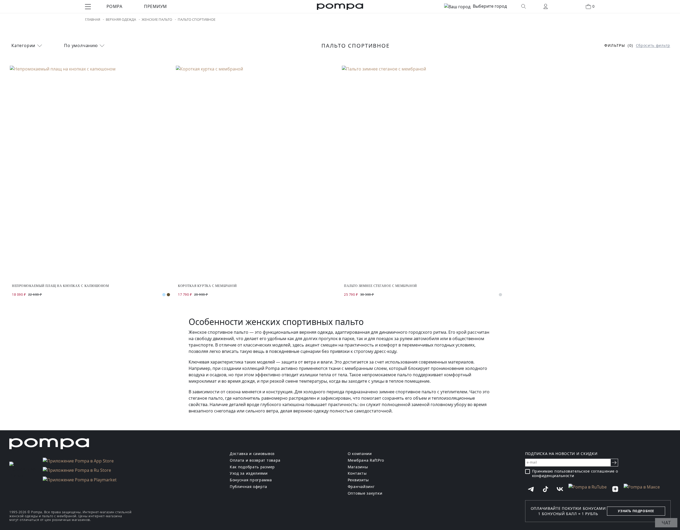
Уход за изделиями (249, 473)
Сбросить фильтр (653, 46)
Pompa (114, 6)
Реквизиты (358, 480)
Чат (666, 522)
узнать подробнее (636, 511)
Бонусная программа (251, 480)
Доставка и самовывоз (252, 454)
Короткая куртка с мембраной (207, 286)
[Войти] (545, 6)
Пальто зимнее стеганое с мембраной (380, 286)
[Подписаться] (614, 462)
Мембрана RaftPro (366, 460)
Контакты (357, 473)
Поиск (523, 6)
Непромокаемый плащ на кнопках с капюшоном (60, 286)
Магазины (358, 467)
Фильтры (614, 45)
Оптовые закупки (365, 493)
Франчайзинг (361, 487)
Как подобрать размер (252, 467)
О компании (360, 454)
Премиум (155, 6)
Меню (88, 6)
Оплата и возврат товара (255, 460)
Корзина (593, 6)
